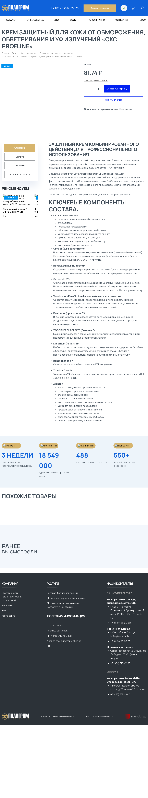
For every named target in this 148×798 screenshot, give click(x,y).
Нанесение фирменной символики (66, 598)
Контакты (121, 20)
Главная (5, 53)
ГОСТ (50, 646)
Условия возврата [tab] (20, 174)
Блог (57, 20)
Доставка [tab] (19, 165)
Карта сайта (8, 615)
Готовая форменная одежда (62, 593)
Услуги (74, 20)
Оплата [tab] (20, 156)
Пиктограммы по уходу (59, 635)
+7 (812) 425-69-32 (65, 8)
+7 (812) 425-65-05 (120, 641)
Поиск (142, 20)
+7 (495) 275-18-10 (120, 694)
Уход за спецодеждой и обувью (64, 641)
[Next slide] (12, 559)
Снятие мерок (55, 625)
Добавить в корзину (117, 88)
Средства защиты (29, 53)
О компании (97, 20)
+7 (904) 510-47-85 (120, 663)
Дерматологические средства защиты (57, 53)
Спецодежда (35, 20)
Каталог (11, 19)
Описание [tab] (19, 147)
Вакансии (7, 605)
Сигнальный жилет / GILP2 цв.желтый (15, 210)
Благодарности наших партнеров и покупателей (12, 596)
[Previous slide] (5, 559)
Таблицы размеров (57, 630)
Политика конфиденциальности (99, 716)
